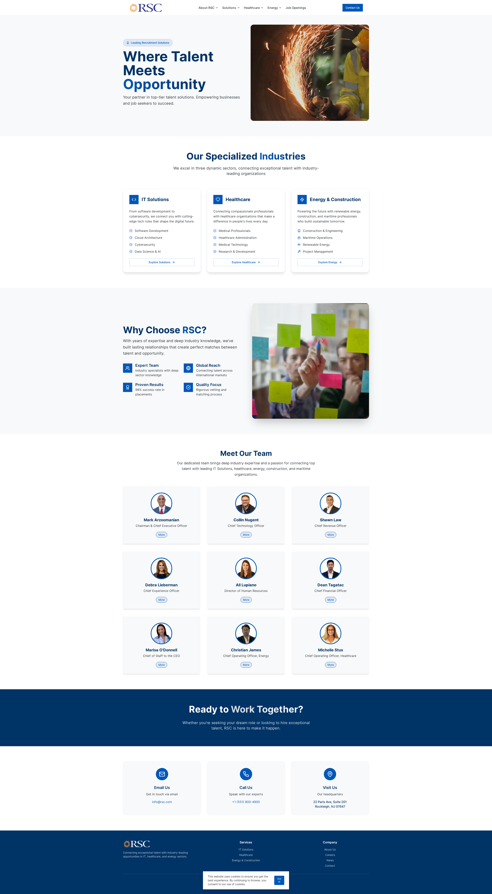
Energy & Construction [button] (246, 860)
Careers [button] (330, 854)
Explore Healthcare (244, 262)
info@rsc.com (162, 802)
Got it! (279, 880)
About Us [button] (330, 849)
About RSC (206, 8)
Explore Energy (327, 262)
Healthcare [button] (246, 854)
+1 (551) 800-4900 (246, 802)
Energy (273, 8)
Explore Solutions (159, 262)
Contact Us (353, 7)
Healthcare (252, 8)
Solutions (229, 8)
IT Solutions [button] (246, 849)
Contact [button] (330, 865)
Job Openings (296, 8)
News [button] (330, 860)
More (161, 534)
